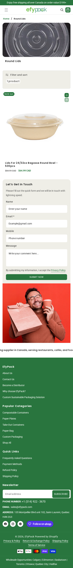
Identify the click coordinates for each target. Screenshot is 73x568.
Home (6, 18)
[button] (6, 10)
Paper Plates (9, 418)
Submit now (37, 277)
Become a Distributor (14, 385)
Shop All (7, 442)
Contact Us (8, 379)
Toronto (20, 564)
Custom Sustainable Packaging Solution (24, 397)
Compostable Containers (16, 412)
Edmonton (47, 559)
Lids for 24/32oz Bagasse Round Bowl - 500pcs (31, 164)
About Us (7, 373)
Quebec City (41, 564)
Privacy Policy (58, 270)
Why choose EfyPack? (14, 391)
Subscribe (61, 494)
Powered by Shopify (46, 536)
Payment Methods (12, 464)
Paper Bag (8, 430)
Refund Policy (10, 470)
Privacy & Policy (11, 540)
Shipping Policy (11, 476)
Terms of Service (36, 545)
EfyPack (29, 536)
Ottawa (30, 564)
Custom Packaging (13, 436)
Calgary (37, 559)
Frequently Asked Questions (17, 458)
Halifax (53, 564)
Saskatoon (60, 559)
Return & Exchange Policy (36, 540)
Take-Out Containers (13, 424)
